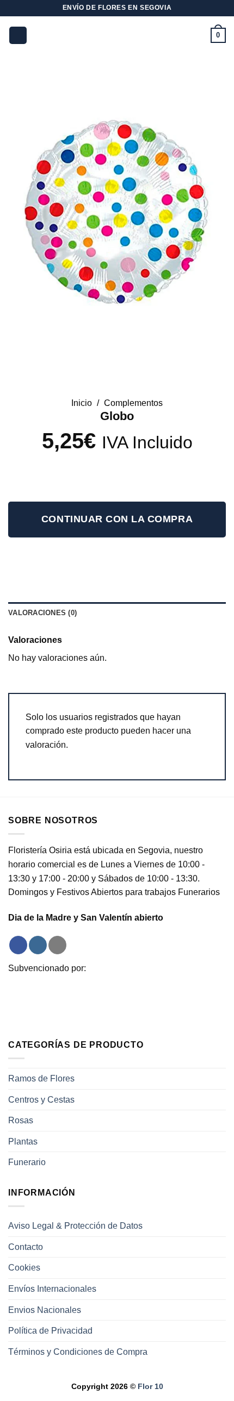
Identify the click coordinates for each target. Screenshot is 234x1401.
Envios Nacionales (44, 1310)
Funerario (27, 1162)
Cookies (24, 1267)
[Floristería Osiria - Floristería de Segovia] (117, 35)
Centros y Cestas (41, 1099)
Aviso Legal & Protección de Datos (75, 1225)
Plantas (23, 1141)
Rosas (20, 1120)
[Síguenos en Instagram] (38, 945)
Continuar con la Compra (117, 519)
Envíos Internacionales (52, 1288)
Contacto (25, 1247)
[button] (18, 36)
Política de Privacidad (50, 1330)
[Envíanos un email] (57, 945)
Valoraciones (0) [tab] (42, 613)
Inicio (81, 403)
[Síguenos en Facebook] (18, 945)
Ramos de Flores (41, 1078)
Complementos (133, 403)
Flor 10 (150, 1386)
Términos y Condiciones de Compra (77, 1351)
